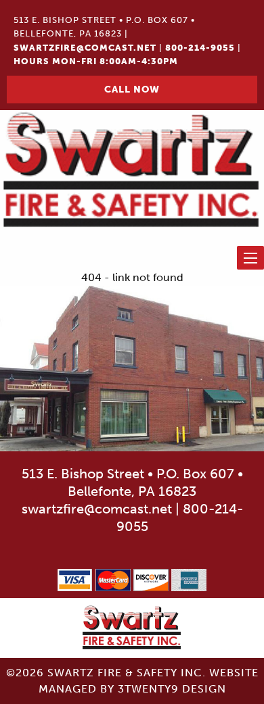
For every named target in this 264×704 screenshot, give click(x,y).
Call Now (132, 89)
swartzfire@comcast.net (85, 48)
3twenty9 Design (172, 688)
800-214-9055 (200, 48)
